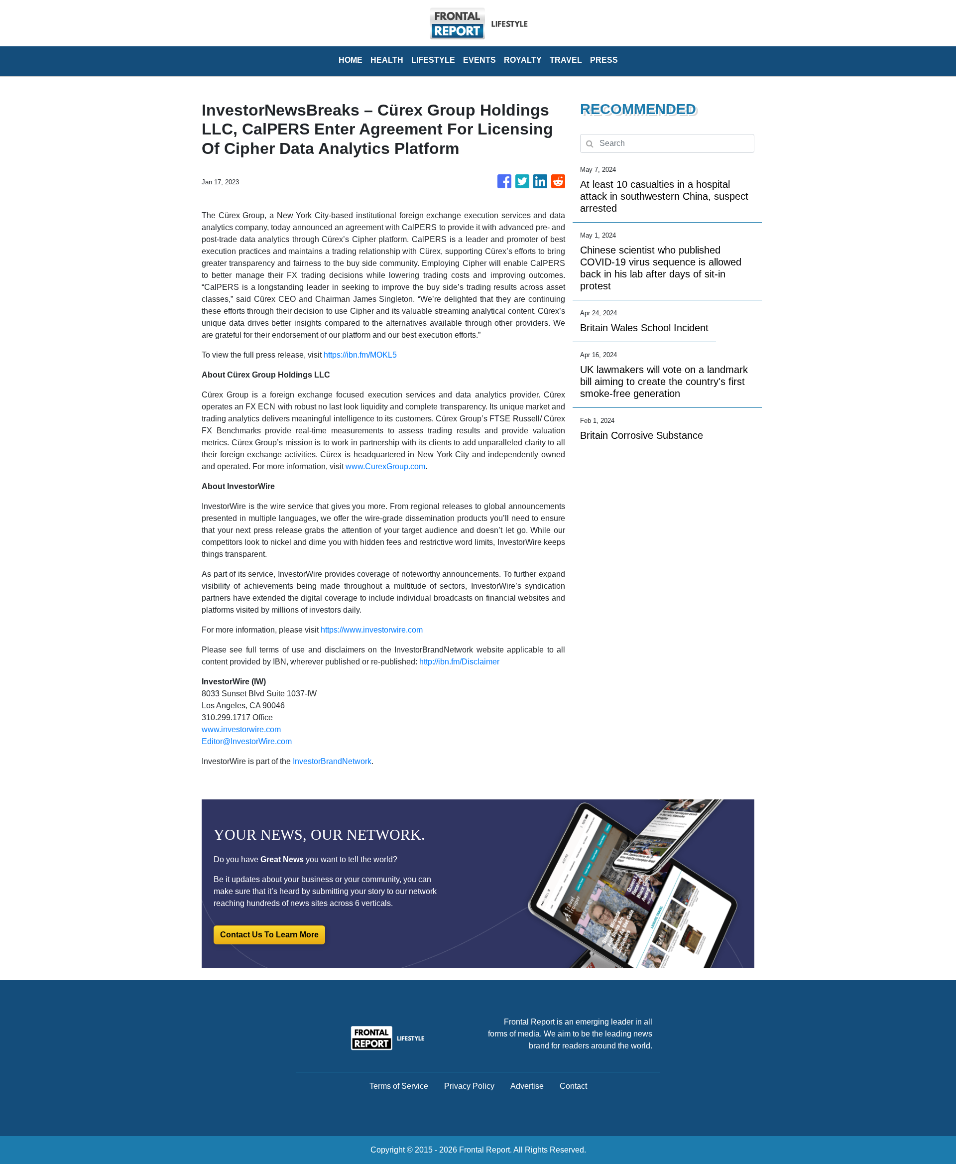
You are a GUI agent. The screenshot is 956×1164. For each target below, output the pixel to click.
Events (479, 60)
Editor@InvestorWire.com (247, 741)
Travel (566, 60)
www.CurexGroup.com (385, 466)
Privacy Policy (469, 1086)
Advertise (527, 1086)
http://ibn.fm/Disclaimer (459, 661)
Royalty (523, 60)
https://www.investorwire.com (372, 630)
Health (386, 60)
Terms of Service (398, 1086)
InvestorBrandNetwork (332, 761)
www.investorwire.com (241, 729)
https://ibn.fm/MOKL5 (360, 355)
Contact (573, 1086)
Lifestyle (433, 60)
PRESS (604, 60)
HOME (350, 60)
